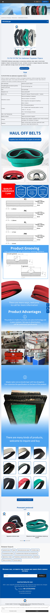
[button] (20, 540)
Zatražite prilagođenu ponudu (25, 500)
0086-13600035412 (26, 591)
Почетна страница (6, 17)
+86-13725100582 (29, 589)
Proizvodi (14, 17)
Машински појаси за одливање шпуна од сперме (21, 537)
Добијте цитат (45, 2)
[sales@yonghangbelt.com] (47, 304)
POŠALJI (41, 575)
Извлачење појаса (23, 17)
